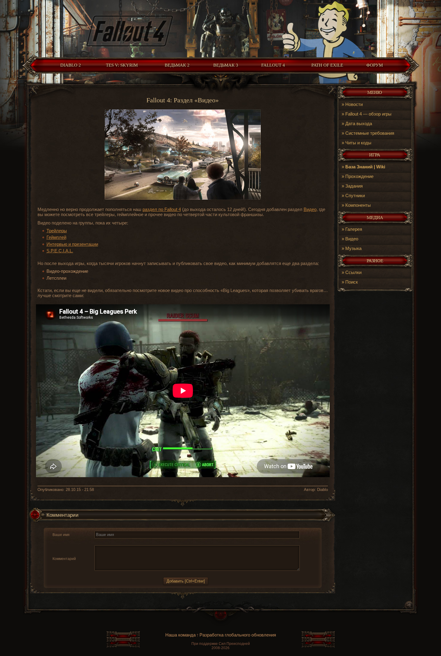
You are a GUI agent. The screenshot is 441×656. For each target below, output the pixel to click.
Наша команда (180, 634)
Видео (351, 238)
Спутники (355, 195)
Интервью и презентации (72, 244)
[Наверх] (220, 618)
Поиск (351, 281)
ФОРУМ (374, 65)
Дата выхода (358, 123)
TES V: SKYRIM (122, 65)
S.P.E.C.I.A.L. (59, 250)
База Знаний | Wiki (365, 166)
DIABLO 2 (70, 65)
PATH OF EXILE (327, 65)
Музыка (353, 248)
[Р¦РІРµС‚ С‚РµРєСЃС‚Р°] (149, 541)
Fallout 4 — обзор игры (368, 113)
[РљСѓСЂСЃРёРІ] (105, 541)
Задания (354, 185)
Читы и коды (358, 142)
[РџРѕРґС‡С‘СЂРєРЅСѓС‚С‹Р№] (119, 541)
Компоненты (358, 205)
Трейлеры (56, 230)
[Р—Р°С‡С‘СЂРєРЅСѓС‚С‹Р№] (112, 541)
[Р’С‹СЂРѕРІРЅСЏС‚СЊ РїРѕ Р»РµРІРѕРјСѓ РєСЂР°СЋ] (127, 541)
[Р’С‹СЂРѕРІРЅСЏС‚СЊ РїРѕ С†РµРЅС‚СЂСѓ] (134, 541)
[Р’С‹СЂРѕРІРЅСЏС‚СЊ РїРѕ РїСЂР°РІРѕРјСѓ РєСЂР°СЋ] (141, 541)
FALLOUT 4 (273, 65)
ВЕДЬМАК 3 (225, 65)
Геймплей (56, 237)
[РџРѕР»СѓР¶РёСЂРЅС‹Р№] (98, 541)
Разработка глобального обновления (238, 634)
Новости (354, 104)
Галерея (353, 229)
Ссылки (353, 272)
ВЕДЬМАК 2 (177, 65)
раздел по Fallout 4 (161, 209)
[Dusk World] (220, 27)
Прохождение (359, 176)
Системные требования (369, 133)
